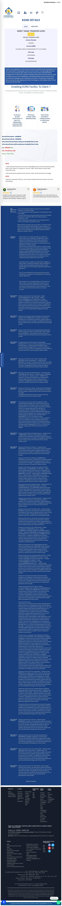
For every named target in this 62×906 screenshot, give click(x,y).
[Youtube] (49, 848)
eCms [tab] (25, 26)
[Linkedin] (49, 851)
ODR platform (39, 274)
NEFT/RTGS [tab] (34, 26)
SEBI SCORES (40, 262)
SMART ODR (25, 830)
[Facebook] (49, 845)
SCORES (18, 830)
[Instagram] (52, 848)
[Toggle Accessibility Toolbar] (4, 902)
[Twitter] (52, 845)
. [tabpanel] (26, 47)
